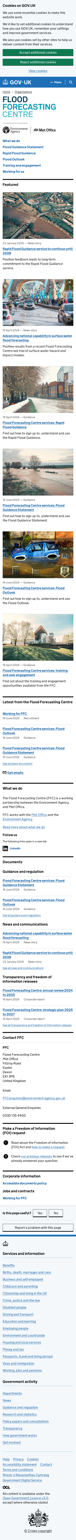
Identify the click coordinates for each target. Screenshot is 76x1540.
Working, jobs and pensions (22, 1370)
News (7, 1400)
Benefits (9, 1265)
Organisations (23, 92)
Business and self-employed (23, 1279)
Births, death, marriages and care (27, 1272)
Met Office (39, 815)
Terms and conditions (18, 1470)
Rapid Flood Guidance (19, 153)
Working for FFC (15, 714)
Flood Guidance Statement (23, 147)
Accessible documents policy (24, 1183)
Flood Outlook (14, 159)
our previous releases (36, 1156)
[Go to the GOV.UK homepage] (17, 82)
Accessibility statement (20, 1464)
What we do (11, 141)
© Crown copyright (38, 1531)
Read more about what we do (24, 827)
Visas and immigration (18, 1363)
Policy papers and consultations (26, 1421)
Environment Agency (17, 819)
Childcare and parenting (20, 1286)
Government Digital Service (22, 1480)
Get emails (15, 773)
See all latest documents (17, 763)
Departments (12, 1393)
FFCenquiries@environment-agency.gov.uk (34, 1098)
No (58, 1213)
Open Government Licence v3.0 (25, 1498)
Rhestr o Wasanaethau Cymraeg (26, 1475)
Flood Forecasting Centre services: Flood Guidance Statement (34, 507)
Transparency (12, 1428)
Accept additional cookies (38, 52)
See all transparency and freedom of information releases (37, 1025)
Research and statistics (20, 1414)
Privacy (18, 1459)
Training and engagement (22, 165)
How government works (20, 1435)
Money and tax (13, 1349)
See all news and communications (23, 968)
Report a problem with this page (38, 1228)
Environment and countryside (24, 1335)
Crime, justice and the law (21, 1300)
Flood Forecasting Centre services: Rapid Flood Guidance (33, 425)
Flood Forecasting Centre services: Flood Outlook (34, 590)
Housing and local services (22, 1342)
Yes (42, 1213)
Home (6, 92)
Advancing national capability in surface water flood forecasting (37, 338)
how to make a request (48, 1147)
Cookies (33, 1459)
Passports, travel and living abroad (28, 1356)
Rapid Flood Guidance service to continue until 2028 (38, 251)
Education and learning (19, 1321)
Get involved (12, 1442)
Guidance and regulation (20, 1407)
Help (6, 1459)
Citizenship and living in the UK (25, 1293)
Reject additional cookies (38, 62)
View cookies (38, 71)
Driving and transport (18, 1314)
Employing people (15, 1328)
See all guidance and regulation (22, 915)
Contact (46, 1464)
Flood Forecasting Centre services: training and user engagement (35, 673)
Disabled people (14, 1307)
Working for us (13, 172)
